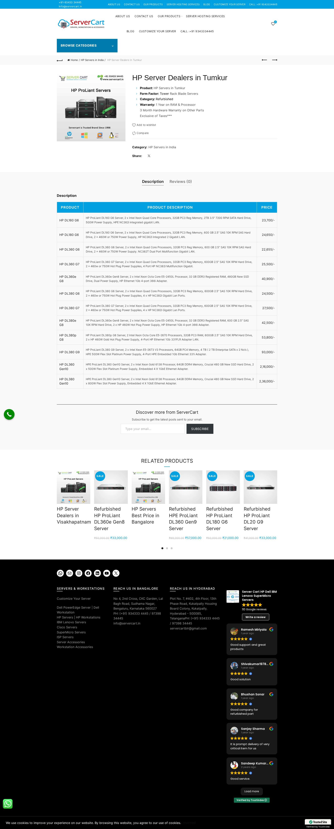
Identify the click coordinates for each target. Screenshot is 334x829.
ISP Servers (65, 637)
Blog (206, 4)
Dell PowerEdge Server (74, 607)
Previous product (264, 60)
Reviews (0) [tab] (181, 181)
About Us (114, 4)
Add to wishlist (146, 124)
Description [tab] (153, 181)
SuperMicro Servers (71, 632)
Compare (143, 133)
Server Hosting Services (183, 4)
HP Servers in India (92, 59)
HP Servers (65, 617)
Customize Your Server (229, 4)
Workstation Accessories (75, 647)
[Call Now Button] (9, 414)
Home (74, 59)
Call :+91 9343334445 (263, 4)
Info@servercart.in (70, 6)
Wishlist (275, 22)
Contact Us (132, 4)
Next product (274, 60)
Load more (252, 791)
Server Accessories (71, 642)
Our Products (153, 4)
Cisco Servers (67, 627)
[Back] (60, 60)
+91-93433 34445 (70, 2)
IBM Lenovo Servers (71, 622)
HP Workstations (88, 617)
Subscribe (200, 429)
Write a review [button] (255, 617)
